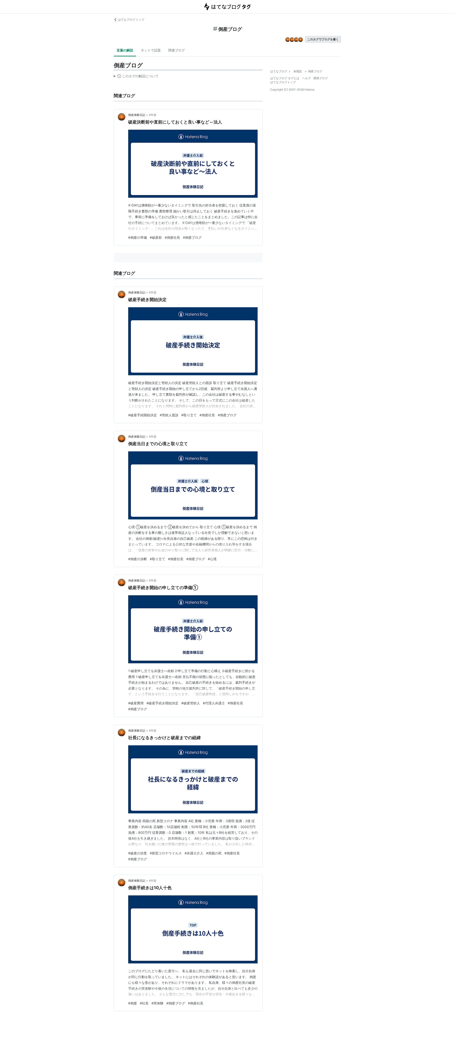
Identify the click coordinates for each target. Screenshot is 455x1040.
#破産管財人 (190, 703)
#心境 (212, 559)
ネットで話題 (151, 50)
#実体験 (157, 1003)
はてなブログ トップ (131, 19)
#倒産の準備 (137, 237)
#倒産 (132, 1003)
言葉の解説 (125, 50)
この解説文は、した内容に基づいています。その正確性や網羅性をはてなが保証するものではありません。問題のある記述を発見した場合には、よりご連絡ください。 (136, 77)
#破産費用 (136, 703)
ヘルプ (306, 78)
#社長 (144, 1003)
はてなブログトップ (283, 82)
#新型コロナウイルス (166, 853)
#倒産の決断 (137, 559)
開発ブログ (321, 78)
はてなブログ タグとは (284, 78)
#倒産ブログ (192, 237)
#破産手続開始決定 (142, 415)
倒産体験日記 (136, 115)
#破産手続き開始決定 (162, 703)
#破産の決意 (137, 853)
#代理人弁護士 (214, 703)
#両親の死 (214, 853)
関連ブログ (176, 50)
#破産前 (156, 237)
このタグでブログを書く (323, 39)
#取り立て (189, 415)
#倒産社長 (172, 237)
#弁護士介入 (194, 853)
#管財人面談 (169, 415)
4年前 (152, 115)
